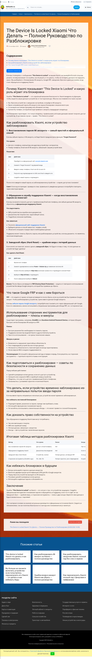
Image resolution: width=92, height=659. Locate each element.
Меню (89, 7)
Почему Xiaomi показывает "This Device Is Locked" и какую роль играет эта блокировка (38, 60)
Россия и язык (67, 613)
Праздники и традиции (10, 613)
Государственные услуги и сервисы (75, 602)
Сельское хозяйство (39, 617)
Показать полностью (14, 71)
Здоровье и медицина (40, 606)
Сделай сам (6, 617)
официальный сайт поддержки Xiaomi (30, 225)
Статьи (12, 2)
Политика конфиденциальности (37, 643)
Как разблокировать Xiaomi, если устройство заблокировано (29, 63)
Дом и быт (5, 606)
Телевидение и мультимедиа (73, 617)
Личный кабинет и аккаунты (42, 609)
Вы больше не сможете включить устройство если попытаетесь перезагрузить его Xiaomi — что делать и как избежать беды (17, 574)
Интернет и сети (68, 606)
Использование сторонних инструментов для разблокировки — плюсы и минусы (36, 67)
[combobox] (53, 7)
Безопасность (37, 602)
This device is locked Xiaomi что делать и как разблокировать (16, 556)
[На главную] (2, 7)
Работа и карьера (38, 613)
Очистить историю (75, 522)
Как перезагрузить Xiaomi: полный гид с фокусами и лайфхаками (74, 577)
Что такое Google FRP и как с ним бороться (23, 65)
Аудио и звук (6, 602)
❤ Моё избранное (76, 2)
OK (52, 654)
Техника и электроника (10, 620)
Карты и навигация (8, 609)
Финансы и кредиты (9, 624)
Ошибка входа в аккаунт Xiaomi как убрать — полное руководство (45, 577)
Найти (77, 7)
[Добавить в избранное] (49, 46)
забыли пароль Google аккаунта (24, 304)
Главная (4, 2)
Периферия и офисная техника (73, 609)
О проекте (88, 2)
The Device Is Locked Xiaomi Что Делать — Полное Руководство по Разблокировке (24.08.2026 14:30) (45, 527)
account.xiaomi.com (41, 161)
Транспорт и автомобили (41, 620)
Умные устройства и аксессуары (74, 620)
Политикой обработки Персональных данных (44, 651)
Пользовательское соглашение (55, 643)
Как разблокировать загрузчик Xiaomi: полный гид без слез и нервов (74, 556)
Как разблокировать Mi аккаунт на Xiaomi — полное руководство (44, 556)
